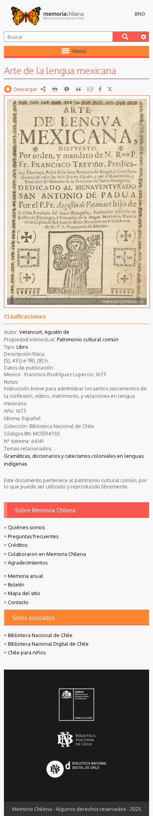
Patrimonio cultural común (87, 339)
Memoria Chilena (47, 16)
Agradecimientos (27, 562)
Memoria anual (25, 576)
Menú (79, 51)
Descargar (25, 89)
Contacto (18, 602)
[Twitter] (110, 89)
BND (140, 14)
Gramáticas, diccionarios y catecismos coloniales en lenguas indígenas (74, 459)
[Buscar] (125, 37)
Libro (22, 347)
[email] (90, 89)
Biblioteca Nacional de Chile (40, 635)
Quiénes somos (26, 527)
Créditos (17, 545)
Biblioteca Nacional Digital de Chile (48, 644)
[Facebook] (100, 89)
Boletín (16, 584)
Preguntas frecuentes (33, 536)
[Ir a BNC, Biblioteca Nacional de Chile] (76, 740)
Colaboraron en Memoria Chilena (47, 554)
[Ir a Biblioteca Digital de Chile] (76, 770)
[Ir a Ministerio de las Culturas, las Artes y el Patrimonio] (76, 705)
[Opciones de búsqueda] (143, 37)
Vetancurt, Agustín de (44, 332)
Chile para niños (27, 652)
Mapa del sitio (24, 593)
